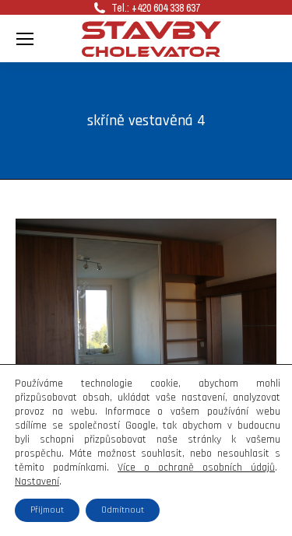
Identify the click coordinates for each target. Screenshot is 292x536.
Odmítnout (122, 510)
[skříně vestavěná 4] (146, 316)
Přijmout (47, 510)
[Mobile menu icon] (25, 39)
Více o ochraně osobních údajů (196, 468)
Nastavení (37, 482)
